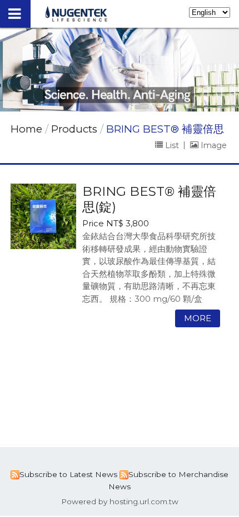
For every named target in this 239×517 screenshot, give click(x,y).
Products (75, 129)
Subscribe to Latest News (68, 474)
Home (26, 129)
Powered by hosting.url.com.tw (119, 501)
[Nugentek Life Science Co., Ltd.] (76, 18)
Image (212, 145)
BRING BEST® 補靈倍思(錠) (149, 199)
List (172, 145)
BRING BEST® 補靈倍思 (165, 129)
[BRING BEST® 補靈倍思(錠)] (43, 216)
